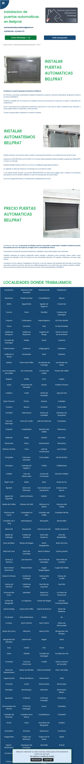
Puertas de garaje (8, 44)
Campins (9, 465)
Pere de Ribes (9, 543)
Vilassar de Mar (8, 449)
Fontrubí (8, 684)
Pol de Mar (9, 617)
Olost (9, 653)
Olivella (27, 653)
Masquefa (44, 521)
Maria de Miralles (26, 670)
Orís (44, 648)
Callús (44, 465)
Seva (62, 639)
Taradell (8, 413)
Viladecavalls (44, 290)
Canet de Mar (61, 457)
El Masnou (62, 698)
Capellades (26, 429)
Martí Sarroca (61, 543)
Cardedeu (61, 421)
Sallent (44, 496)
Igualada (9, 698)
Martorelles (61, 521)
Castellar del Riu (61, 512)
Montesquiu (26, 690)
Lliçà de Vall (62, 393)
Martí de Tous (9, 551)
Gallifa (26, 379)
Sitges (44, 639)
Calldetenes (62, 465)
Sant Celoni (44, 623)
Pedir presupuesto (59, 38)
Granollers (9, 731)
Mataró (62, 496)
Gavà (44, 340)
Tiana (9, 326)
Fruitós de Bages (44, 601)
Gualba (62, 723)
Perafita (44, 312)
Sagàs (61, 379)
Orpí (9, 648)
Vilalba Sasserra (61, 529)
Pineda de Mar (27, 298)
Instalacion (9, 290)
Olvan (61, 648)
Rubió (26, 482)
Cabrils (44, 437)
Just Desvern (26, 559)
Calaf (26, 393)
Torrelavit (9, 662)
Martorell (9, 529)
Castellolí (62, 714)
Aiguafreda (26, 304)
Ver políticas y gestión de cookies (42, 756)
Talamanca (26, 413)
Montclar (44, 690)
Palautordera (26, 568)
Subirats (61, 354)
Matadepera (26, 521)
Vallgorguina (44, 348)
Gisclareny (44, 731)
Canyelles (9, 457)
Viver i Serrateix (61, 670)
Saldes (9, 362)
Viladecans (61, 290)
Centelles (62, 706)
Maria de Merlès (44, 670)
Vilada (44, 617)
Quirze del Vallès (26, 609)
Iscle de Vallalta (61, 474)
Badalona (9, 298)
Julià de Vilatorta (44, 421)
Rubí (44, 482)
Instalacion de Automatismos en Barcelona (24, 44)
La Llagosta (26, 601)
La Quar (9, 623)
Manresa (61, 437)
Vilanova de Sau (44, 529)
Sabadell (26, 592)
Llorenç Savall (61, 551)
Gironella (44, 745)
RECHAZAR (36, 760)
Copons (9, 320)
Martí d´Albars (44, 551)
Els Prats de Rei (61, 320)
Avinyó (44, 385)
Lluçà (9, 385)
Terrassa (26, 326)
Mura (26, 443)
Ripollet (9, 488)
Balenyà (9, 437)
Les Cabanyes (26, 371)
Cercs (44, 706)
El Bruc (26, 401)
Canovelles (44, 457)
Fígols (61, 737)
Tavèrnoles (61, 407)
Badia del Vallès (9, 504)
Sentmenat (44, 678)
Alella (9, 304)
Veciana (61, 340)
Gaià (62, 678)
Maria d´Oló (44, 631)
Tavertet (44, 407)
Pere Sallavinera (26, 617)
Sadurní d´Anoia (9, 576)
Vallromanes (9, 348)
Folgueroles (9, 737)
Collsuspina (26, 320)
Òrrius (9, 723)
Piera (26, 312)
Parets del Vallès (62, 371)
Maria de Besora (26, 678)
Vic (61, 617)
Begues (9, 379)
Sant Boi (61, 584)
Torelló (44, 662)
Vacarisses (26, 354)
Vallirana (26, 348)
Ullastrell (26, 631)
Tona (26, 449)
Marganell (26, 529)
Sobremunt (26, 639)
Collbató (26, 698)
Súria (44, 354)
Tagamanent (9, 678)
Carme (9, 312)
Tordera (9, 407)
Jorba (26, 684)
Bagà (26, 437)
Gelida (26, 340)
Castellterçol (44, 714)
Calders (9, 393)
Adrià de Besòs (26, 496)
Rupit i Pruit (9, 482)
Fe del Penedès (61, 326)
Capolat (8, 429)
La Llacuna (9, 753)
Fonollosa (62, 731)
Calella (9, 474)
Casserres (61, 304)
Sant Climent (26, 623)
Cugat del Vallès (62, 568)
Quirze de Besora (44, 609)
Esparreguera (44, 320)
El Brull (61, 745)
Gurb (26, 723)
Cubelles (61, 401)
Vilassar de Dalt (26, 504)
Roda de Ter (62, 482)
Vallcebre (62, 348)
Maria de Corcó (9, 631)
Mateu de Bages (26, 543)
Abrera (26, 407)
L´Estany (9, 761)
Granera (26, 731)
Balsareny (62, 429)
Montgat (9, 690)
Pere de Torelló (26, 421)
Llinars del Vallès (26, 362)
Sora (44, 379)
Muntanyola (44, 443)
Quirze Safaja (9, 609)
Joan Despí (61, 449)
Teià (44, 326)
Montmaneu (44, 684)
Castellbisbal (44, 298)
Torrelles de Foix (61, 653)
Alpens (61, 298)
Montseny (62, 443)
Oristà (26, 648)
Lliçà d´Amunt (9, 401)
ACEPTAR (48, 760)
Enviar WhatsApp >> (19, 38)
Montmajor (61, 684)
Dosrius (44, 401)
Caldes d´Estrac (61, 385)
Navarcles (9, 443)
